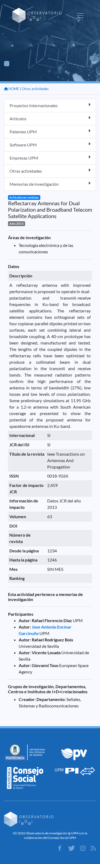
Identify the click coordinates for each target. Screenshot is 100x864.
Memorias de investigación (34, 184)
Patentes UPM (23, 131)
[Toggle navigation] (80, 15)
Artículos (18, 118)
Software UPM (23, 144)
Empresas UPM (24, 157)
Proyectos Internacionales (34, 105)
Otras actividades (35, 89)
